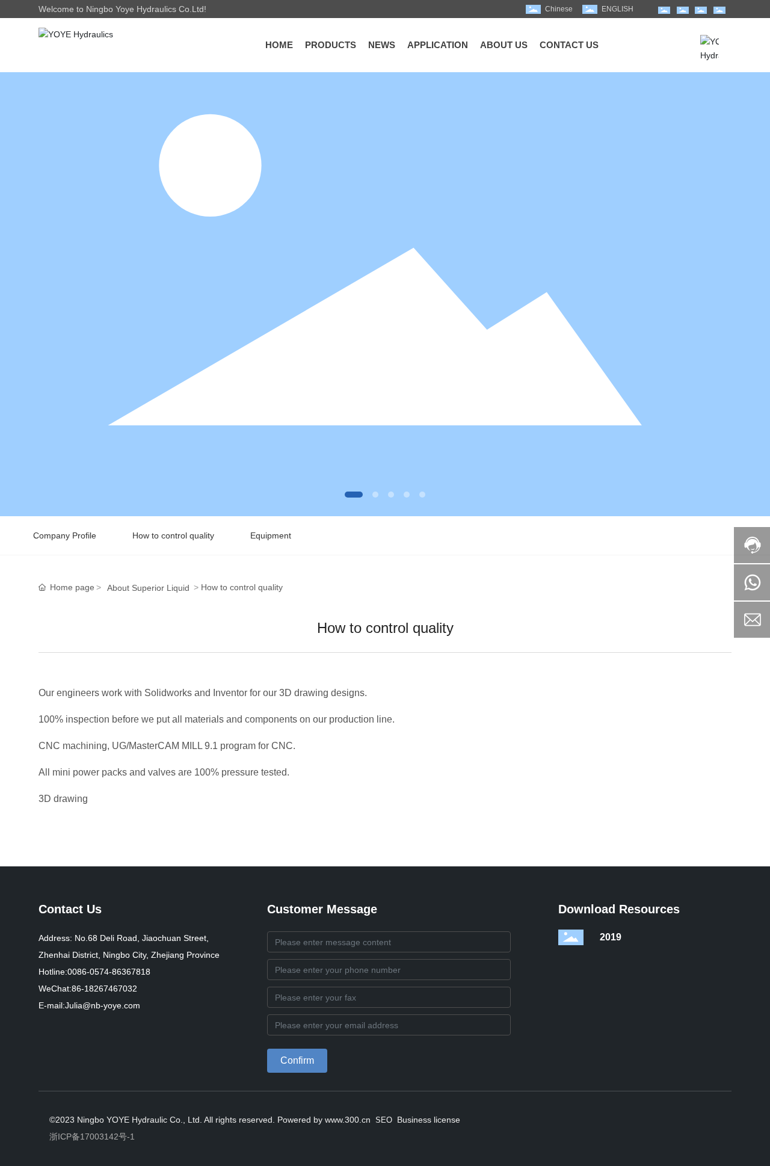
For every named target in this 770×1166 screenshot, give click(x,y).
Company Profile (64, 535)
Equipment (270, 535)
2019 (610, 937)
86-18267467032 (104, 988)
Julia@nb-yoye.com (102, 1005)
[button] (354, 495)
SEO (383, 1119)
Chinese (559, 9)
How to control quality (173, 535)
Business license (428, 1119)
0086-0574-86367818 (108, 971)
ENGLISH (617, 9)
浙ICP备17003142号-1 (92, 1136)
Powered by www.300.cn (323, 1119)
